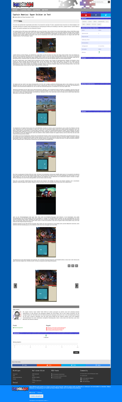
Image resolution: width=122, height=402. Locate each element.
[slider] (14, 344)
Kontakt (14, 379)
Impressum (15, 374)
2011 (84, 24)
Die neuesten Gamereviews (58, 374)
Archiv (33, 379)
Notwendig (33, 392)
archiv (99, 24)
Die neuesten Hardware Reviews (60, 376)
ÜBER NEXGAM (35, 374)
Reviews (84, 21)
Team (33, 375)
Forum (33, 382)
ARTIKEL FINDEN (26, 10)
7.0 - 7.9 (94, 24)
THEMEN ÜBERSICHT (36, 380)
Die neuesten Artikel (57, 377)
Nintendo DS (101, 21)
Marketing (40, 392)
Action (90, 21)
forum (46, 10)
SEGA (95, 21)
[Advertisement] (96, 70)
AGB (14, 375)
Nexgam (15, 10)
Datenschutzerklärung (17, 377)
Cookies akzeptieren (36, 396)
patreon (37, 10)
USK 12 (88, 24)
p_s (107, 21)
